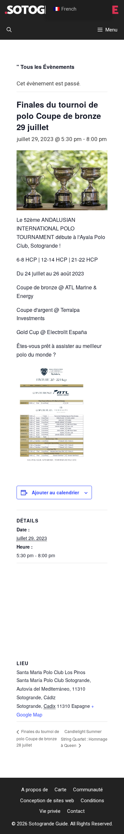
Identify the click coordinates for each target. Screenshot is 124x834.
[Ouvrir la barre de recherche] (9, 30)
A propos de (34, 790)
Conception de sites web (47, 801)
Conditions (92, 801)
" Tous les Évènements (45, 67)
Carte (60, 790)
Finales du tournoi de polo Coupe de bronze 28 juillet (38, 737)
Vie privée (50, 811)
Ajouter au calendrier (55, 492)
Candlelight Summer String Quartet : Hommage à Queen (84, 738)
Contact (76, 811)
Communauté (88, 790)
